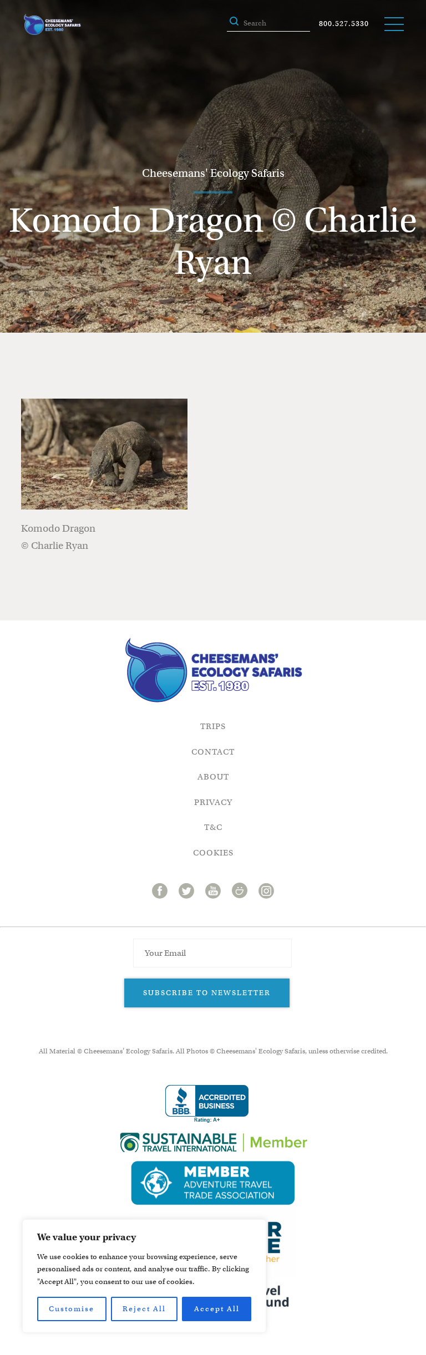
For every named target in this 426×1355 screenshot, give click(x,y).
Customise (71, 1308)
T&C (213, 827)
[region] (144, 1276)
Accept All (217, 1308)
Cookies (213, 853)
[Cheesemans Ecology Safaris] (52, 24)
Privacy (213, 802)
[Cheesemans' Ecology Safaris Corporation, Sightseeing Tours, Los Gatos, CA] (206, 1104)
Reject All (144, 1308)
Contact (213, 752)
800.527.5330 (344, 23)
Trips (213, 726)
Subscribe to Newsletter (207, 992)
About (213, 777)
